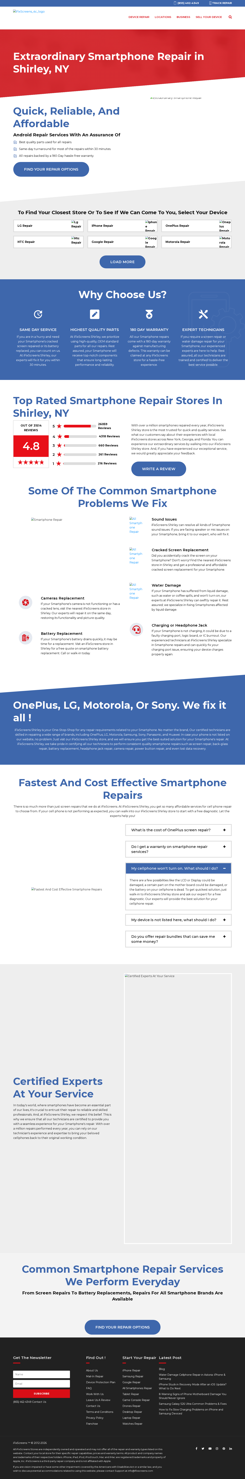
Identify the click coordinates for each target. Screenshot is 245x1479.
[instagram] (217, 1448)
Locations (163, 17)
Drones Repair (131, 1406)
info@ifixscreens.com (140, 1470)
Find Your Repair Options (51, 169)
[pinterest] (224, 1448)
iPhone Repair (131, 1370)
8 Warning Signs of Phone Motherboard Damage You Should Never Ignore (192, 1396)
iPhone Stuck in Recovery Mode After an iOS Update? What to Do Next (193, 1386)
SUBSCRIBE (41, 1393)
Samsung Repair (132, 1376)
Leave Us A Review (98, 1400)
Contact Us (93, 1406)
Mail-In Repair (94, 1376)
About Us (92, 1370)
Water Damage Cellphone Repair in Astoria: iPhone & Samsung (192, 1376)
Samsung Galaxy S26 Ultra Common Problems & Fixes (193, 1403)
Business (183, 17)
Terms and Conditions (99, 1412)
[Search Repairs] (229, 17)
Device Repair (139, 17)
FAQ (89, 1388)
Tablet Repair (130, 1394)
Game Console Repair (136, 1400)
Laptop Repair (131, 1417)
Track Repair (222, 3)
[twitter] (203, 1448)
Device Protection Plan (100, 1382)
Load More (122, 262)
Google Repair (131, 1382)
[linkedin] (230, 1448)
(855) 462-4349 (22, 1401)
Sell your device (209, 17)
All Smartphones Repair (137, 1388)
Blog (162, 1369)
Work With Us (94, 1394)
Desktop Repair (132, 1412)
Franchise (92, 1423)
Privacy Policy (94, 1417)
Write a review (158, 469)
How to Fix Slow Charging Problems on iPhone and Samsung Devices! (191, 1411)
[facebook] (196, 1448)
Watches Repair (132, 1423)
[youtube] (210, 1448)
